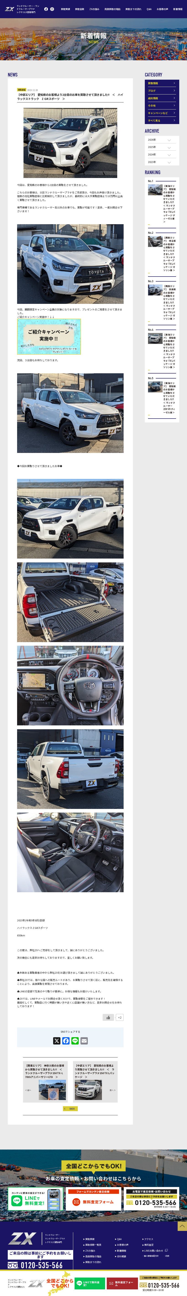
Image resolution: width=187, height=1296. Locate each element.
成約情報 (153, 98)
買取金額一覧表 (93, 1244)
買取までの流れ (133, 9)
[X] (56, 1041)
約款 (167, 1255)
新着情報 (177, 9)
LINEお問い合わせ (153, 1250)
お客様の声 (162, 9)
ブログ (152, 90)
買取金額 (79, 9)
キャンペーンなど (158, 113)
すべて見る (154, 120)
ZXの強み (94, 9)
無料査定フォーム (124, 1283)
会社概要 (121, 1256)
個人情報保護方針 (151, 1255)
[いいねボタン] (108, 1017)
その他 (152, 105)
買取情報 (21, 89)
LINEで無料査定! (91, 1283)
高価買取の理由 (112, 9)
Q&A (149, 9)
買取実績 (65, 9)
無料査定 (148, 1244)
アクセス (148, 1239)
